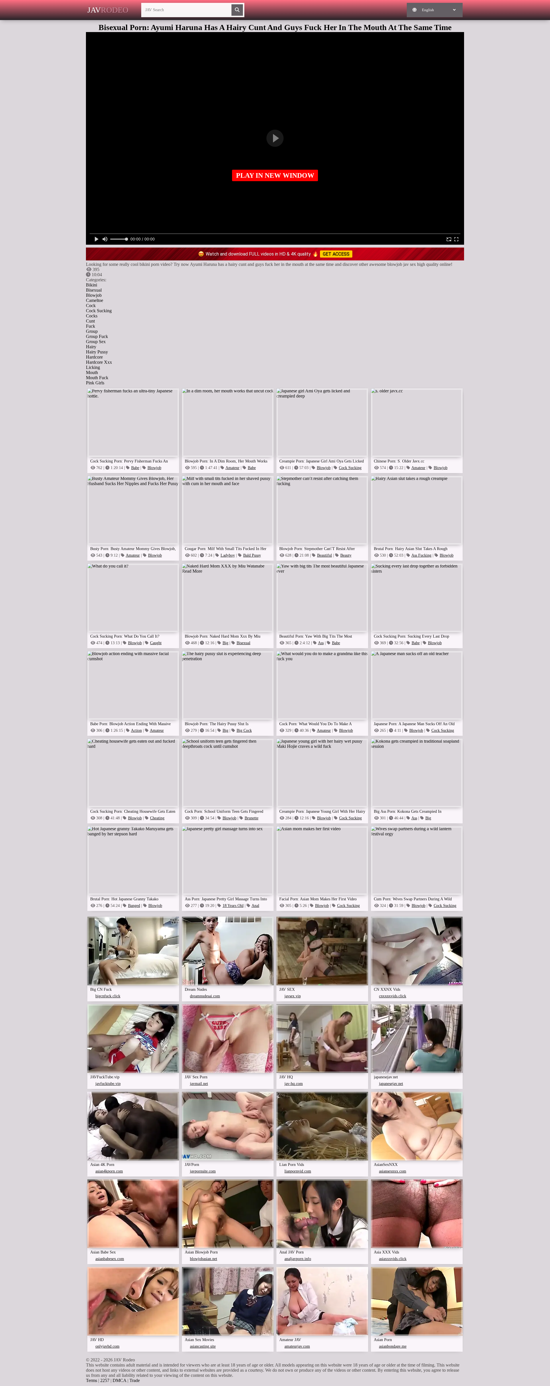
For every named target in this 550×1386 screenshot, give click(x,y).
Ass (321, 643)
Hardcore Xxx (99, 362)
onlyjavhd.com (107, 1346)
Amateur (232, 468)
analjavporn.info (297, 1259)
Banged (134, 905)
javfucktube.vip (108, 1083)
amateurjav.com (297, 1346)
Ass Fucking (421, 555)
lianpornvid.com (297, 1171)
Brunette (251, 818)
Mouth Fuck (97, 377)
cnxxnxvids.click (392, 996)
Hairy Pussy (97, 351)
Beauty (345, 555)
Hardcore (94, 357)
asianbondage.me (392, 1346)
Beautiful (324, 555)
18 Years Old (233, 905)
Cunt (90, 321)
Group (92, 331)
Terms (91, 1380)
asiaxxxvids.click (392, 1259)
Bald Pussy (252, 555)
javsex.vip (292, 996)
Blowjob (94, 295)
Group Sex (96, 341)
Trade (134, 1380)
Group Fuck (97, 336)
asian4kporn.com (109, 1171)
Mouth (92, 372)
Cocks (91, 315)
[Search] (237, 10)
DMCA (119, 1380)
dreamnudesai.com (205, 996)
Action (136, 730)
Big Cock (244, 730)
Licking (93, 367)
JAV (107, 9)
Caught (156, 643)
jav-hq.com (293, 1083)
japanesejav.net (391, 1083)
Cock (91, 305)
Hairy (91, 346)
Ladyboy (228, 555)
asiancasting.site (203, 1346)
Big (225, 643)
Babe (135, 468)
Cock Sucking (99, 310)
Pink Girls (95, 382)
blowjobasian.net (203, 1259)
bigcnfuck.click (107, 996)
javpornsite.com (203, 1171)
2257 (104, 1380)
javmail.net (199, 1083)
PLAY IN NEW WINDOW (275, 175)
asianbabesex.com (109, 1259)
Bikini (91, 284)
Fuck (90, 326)
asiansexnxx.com (392, 1171)
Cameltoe (94, 300)
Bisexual (94, 290)
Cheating (157, 818)
